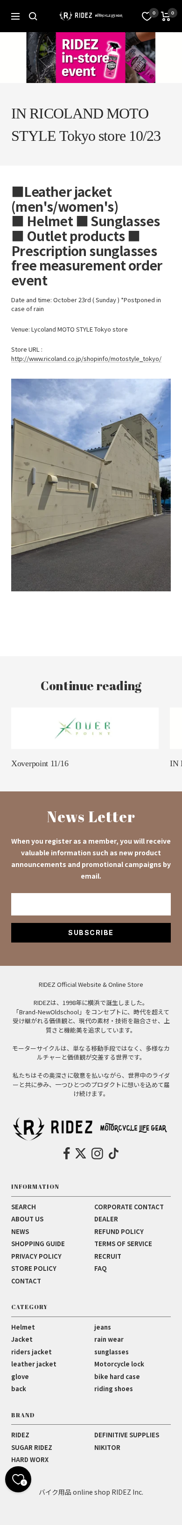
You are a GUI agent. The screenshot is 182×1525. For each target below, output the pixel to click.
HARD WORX (30, 1459)
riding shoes (113, 1388)
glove (20, 1376)
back (18, 1388)
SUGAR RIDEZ (31, 1447)
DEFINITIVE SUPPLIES (126, 1434)
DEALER (106, 1218)
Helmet (23, 1327)
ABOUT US (27, 1218)
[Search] (33, 16)
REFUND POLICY (119, 1231)
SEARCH (23, 1206)
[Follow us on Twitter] (81, 1153)
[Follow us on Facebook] (66, 1153)
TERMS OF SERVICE (123, 1243)
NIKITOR (107, 1447)
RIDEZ (20, 1434)
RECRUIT (107, 1256)
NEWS (20, 1231)
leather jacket (33, 1363)
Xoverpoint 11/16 (39, 763)
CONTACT (26, 1280)
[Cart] (166, 16)
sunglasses (111, 1351)
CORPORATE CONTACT (129, 1206)
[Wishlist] (147, 16)
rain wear (109, 1339)
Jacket (22, 1339)
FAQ (100, 1268)
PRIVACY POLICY (36, 1256)
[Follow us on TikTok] (114, 1153)
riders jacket (31, 1351)
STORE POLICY (33, 1268)
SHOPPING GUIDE (38, 1243)
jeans (102, 1327)
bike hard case (117, 1376)
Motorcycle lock (119, 1363)
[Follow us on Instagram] (97, 1153)
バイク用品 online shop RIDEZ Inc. (91, 1492)
